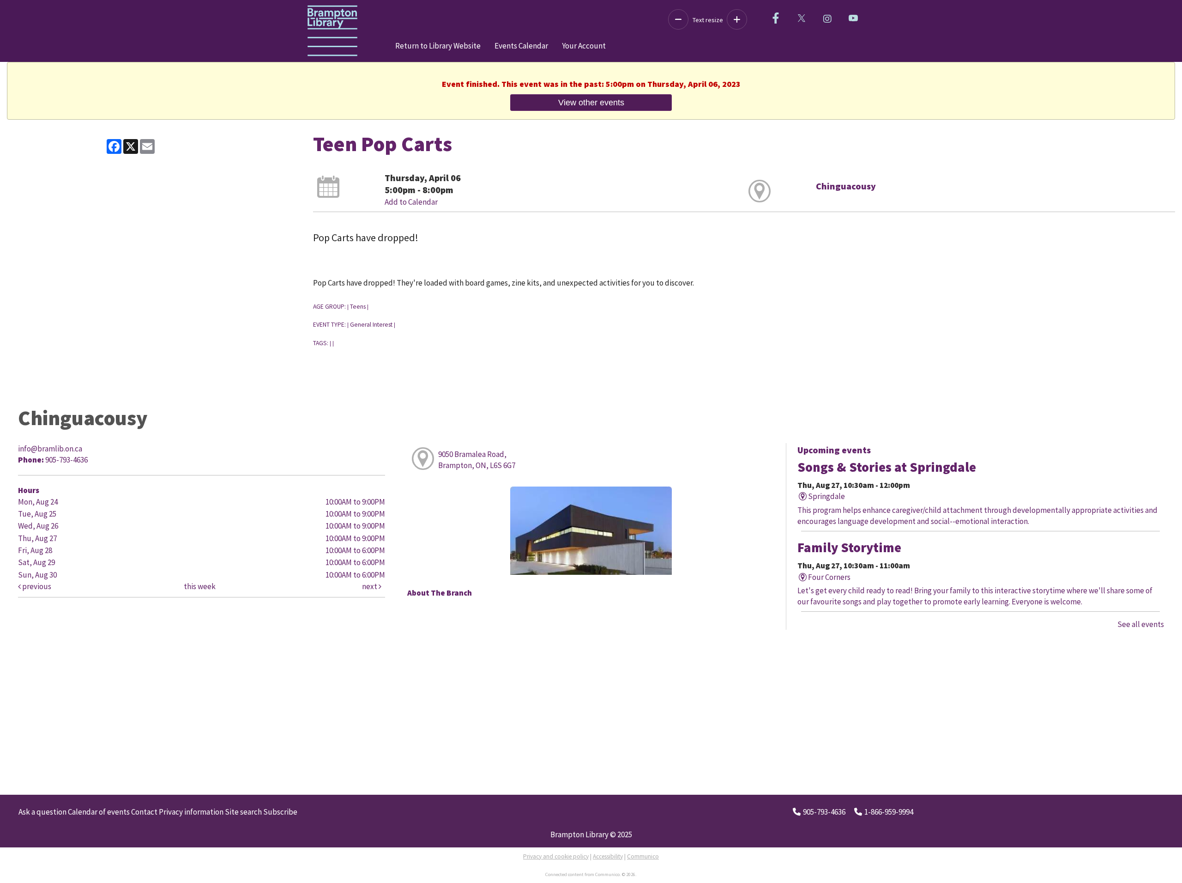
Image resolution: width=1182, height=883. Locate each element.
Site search (243, 812)
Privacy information (191, 812)
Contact (144, 812)
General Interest (371, 325)
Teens (358, 307)
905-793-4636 (824, 812)
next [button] (370, 586)
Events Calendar (521, 46)
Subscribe (280, 812)
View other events (591, 102)
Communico (643, 856)
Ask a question (42, 812)
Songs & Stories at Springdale (886, 467)
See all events (1140, 624)
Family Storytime (849, 547)
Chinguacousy (846, 186)
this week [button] (200, 586)
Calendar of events (99, 812)
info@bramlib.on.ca (50, 449)
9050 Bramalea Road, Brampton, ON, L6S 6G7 (476, 459)
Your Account (584, 46)
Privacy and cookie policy (556, 856)
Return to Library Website (438, 46)
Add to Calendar (411, 202)
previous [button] (36, 586)
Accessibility (608, 856)
